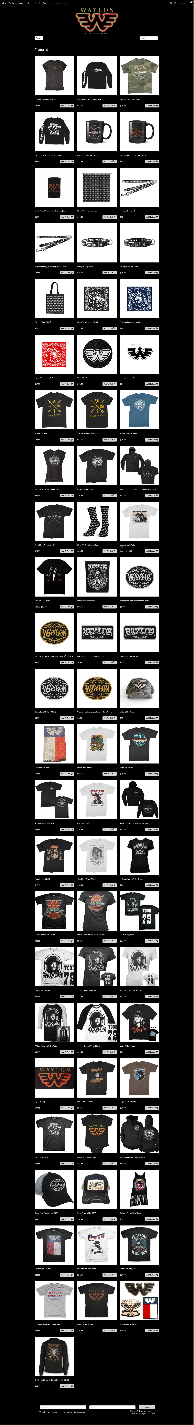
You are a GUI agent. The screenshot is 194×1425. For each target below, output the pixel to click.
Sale (66, 3)
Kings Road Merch (148, 1413)
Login (183, 3)
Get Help (55, 1412)
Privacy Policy (79, 1412)
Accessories (57, 3)
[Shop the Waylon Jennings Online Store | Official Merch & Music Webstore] (97, 21)
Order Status (67, 1412)
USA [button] (174, 3)
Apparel (46, 3)
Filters (39, 38)
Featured (36, 3)
